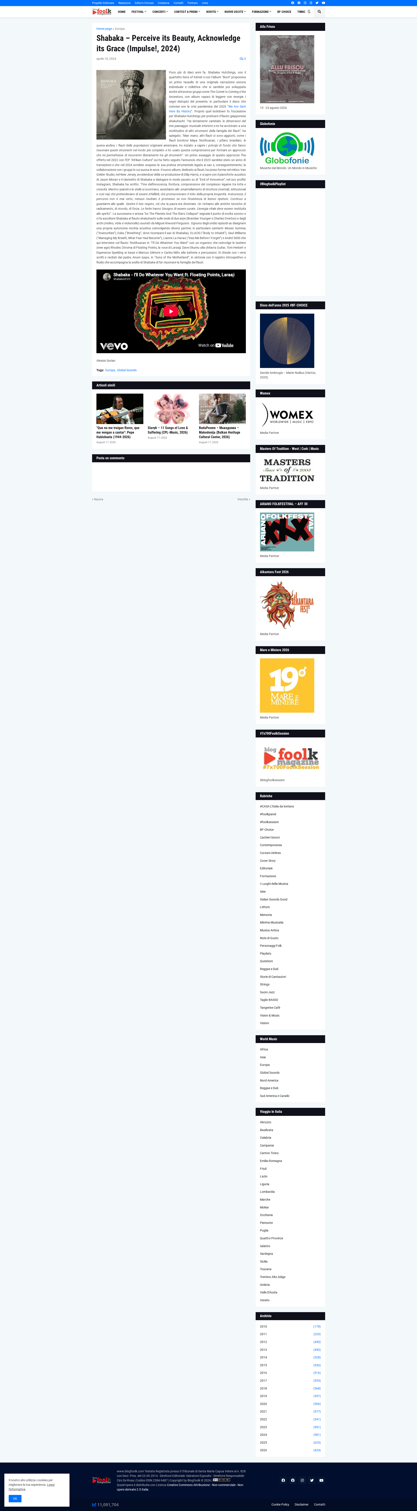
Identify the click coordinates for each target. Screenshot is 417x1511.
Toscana (265, 1269)
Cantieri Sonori (270, 837)
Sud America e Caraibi (274, 1096)
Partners (193, 3)
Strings (265, 984)
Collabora (163, 3)
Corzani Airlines (270, 853)
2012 (290, 1342)
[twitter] (317, 3)
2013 (290, 1349)
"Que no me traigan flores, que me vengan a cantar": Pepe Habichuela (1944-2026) (117, 432)
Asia (263, 1057)
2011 (290, 1334)
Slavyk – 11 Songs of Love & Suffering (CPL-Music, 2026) (168, 430)
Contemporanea (271, 845)
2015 (290, 1365)
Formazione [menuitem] (260, 11)
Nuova (98, 499)
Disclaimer (302, 1504)
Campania (267, 1145)
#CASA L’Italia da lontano (277, 806)
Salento (265, 1246)
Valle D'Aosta (268, 1292)
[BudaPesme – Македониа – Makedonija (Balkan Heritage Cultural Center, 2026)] (222, 409)
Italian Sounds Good (273, 899)
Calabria (265, 1137)
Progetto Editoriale (103, 3)
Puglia (264, 1230)
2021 (290, 1411)
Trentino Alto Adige (272, 1277)
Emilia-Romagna (271, 1161)
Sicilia (264, 1261)
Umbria (265, 1284)
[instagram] (305, 3)
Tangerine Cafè (270, 1007)
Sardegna (266, 1253)
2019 (290, 1396)
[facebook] (292, 3)
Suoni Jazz (267, 992)
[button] (309, 11)
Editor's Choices (144, 3)
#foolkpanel (268, 814)
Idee (263, 891)
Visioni (264, 1023)
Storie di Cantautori (273, 976)
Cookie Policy (280, 1504)
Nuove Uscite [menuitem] (234, 11)
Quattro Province (271, 1238)
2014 (290, 1357)
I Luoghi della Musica (274, 883)
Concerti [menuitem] (158, 11)
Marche (265, 1199)
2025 (290, 1442)
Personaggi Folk (271, 945)
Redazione (124, 3)
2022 (290, 1419)
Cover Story (268, 860)
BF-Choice (267, 829)
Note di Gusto (269, 938)
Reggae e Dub (269, 969)
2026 (290, 1450)
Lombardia (267, 1191)
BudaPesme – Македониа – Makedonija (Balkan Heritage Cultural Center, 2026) (219, 432)
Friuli (263, 1168)
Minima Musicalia (271, 922)
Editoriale (266, 868)
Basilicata (266, 1130)
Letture (265, 907)
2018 (290, 1388)
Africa (264, 1049)
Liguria (264, 1184)
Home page (104, 28)
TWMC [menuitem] (301, 11)
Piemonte (266, 1223)
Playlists (265, 953)
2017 (290, 1380)
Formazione (268, 876)
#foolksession (269, 822)
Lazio (263, 1176)
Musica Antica (269, 930)
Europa (120, 28)
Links (205, 3)
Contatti (178, 3)
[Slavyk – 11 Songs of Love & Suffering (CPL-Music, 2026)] (171, 409)
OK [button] (15, 1498)
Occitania (266, 1215)
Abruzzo (265, 1122)
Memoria (266, 915)
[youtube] (323, 3)
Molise (264, 1207)
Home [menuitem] (122, 11)
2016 (290, 1373)
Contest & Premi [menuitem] (186, 11)
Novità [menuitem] (211, 11)
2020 (290, 1404)
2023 (290, 1427)
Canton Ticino (269, 1153)
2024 (290, 1434)
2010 (290, 1326)
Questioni (266, 961)
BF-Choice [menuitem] (284, 11)
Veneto (265, 1300)
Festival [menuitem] (138, 11)
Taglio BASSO (269, 1000)
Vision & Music (270, 1015)
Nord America (269, 1080)
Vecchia (242, 499)
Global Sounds (127, 370)
